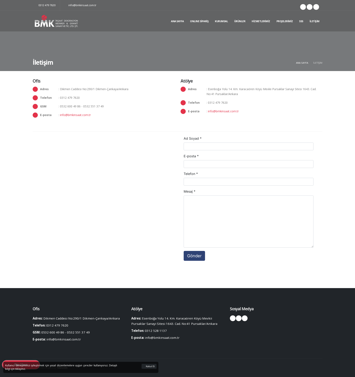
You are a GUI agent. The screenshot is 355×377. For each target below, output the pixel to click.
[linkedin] (316, 7)
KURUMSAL (221, 21)
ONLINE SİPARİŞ (199, 21)
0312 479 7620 (46, 5)
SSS (301, 21)
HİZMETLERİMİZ (261, 21)
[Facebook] (303, 7)
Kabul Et (150, 366)
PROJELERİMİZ (285, 21)
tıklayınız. (20, 369)
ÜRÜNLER (240, 21)
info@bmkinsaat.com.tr (82, 5)
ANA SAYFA (177, 21)
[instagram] (309, 7)
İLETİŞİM (314, 21)
